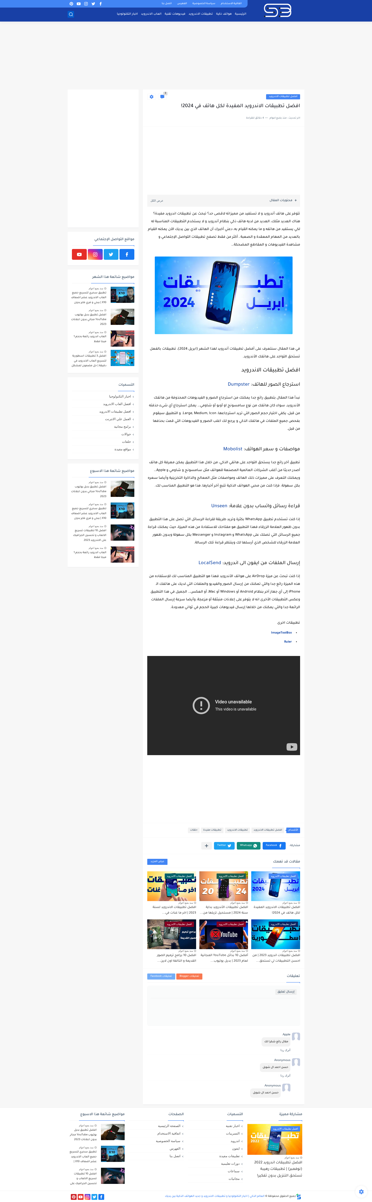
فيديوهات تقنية (175, 14)
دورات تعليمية (230, 1163)
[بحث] (71, 14)
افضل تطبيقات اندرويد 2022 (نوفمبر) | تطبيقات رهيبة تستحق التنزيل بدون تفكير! (278, 1169)
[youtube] (78, 4)
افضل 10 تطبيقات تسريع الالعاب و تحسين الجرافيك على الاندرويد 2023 (89, 535)
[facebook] (100, 4)
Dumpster (239, 385)
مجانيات (234, 1178)
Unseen (219, 506)
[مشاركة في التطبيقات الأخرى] (206, 846)
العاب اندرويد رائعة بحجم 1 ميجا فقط (90, 339)
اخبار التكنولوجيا (127, 14)
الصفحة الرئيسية (169, 1126)
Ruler (288, 642)
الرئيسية (240, 14)
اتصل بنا (167, 3)
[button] (274, 846)
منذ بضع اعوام (289, 902)
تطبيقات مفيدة (212, 830)
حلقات (193, 830)
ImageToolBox (281, 633)
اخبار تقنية (233, 1126)
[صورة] (122, 295)
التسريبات (233, 1133)
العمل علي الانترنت (118, 419)
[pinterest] (71, 4)
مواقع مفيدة (123, 449)
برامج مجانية (122, 426)
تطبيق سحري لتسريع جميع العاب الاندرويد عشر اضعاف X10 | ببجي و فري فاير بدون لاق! (88, 298)
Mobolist (232, 449)
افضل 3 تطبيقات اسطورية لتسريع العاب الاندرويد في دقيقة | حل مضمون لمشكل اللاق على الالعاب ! (88, 362)
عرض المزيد (157, 861)
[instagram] (85, 4)
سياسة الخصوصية (203, 3)
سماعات (234, 1171)
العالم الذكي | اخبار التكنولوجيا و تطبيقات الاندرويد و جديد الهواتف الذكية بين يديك (215, 1196)
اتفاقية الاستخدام (231, 3)
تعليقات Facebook (161, 976)
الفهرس (182, 3)
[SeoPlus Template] (298, 1196)
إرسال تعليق (285, 992)
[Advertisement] (186, 56)
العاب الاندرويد (151, 14)
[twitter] (93, 4)
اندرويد (235, 1141)
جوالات (126, 434)
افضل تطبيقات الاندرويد (283, 96)
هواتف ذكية (224, 14)
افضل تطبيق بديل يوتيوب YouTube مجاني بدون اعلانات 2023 (88, 319)
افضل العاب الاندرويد (117, 404)
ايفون (236, 1148)
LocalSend (209, 563)
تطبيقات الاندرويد (201, 14)
